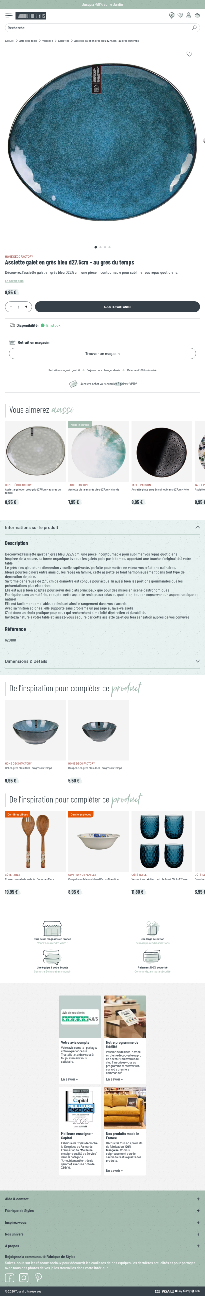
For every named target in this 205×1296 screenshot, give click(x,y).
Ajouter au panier (117, 306)
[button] (102, 527)
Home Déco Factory (19, 256)
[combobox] (96, 28)
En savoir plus (14, 280)
